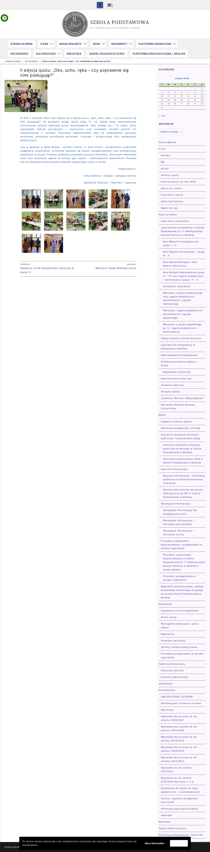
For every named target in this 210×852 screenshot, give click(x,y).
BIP (163, 162)
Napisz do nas (169, 207)
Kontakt (165, 155)
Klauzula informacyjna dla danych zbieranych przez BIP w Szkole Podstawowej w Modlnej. (183, 493)
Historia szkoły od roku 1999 (178, 181)
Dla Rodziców (167, 690)
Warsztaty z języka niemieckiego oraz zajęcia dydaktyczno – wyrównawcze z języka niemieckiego (183, 298)
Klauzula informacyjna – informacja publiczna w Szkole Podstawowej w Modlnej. (184, 479)
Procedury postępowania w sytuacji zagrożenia (179, 578)
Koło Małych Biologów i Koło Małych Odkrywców (180, 264)
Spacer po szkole (171, 188)
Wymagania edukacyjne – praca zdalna (180, 625)
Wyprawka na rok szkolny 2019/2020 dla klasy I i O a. (177, 779)
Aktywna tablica (170, 391)
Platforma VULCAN (172, 670)
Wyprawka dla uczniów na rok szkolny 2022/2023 (179, 759)
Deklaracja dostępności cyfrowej (180, 428)
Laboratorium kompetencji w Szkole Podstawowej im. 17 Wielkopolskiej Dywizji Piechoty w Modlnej (182, 231)
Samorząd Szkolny (172, 201)
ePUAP (165, 168)
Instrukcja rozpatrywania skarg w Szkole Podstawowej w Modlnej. (183, 460)
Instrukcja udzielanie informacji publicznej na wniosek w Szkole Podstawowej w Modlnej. (182, 448)
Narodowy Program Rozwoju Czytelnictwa (178, 406)
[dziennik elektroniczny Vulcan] (110, 5)
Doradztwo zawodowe (176, 286)
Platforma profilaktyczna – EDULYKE (181, 834)
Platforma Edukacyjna (172, 663)
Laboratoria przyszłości (175, 221)
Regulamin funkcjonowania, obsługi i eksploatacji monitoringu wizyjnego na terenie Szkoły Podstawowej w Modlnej (183, 592)
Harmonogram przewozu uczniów (181, 703)
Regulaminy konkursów (177, 371)
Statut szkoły (169, 617)
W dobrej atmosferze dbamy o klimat (179, 363)
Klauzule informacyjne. (174, 469)
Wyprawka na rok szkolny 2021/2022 (176, 769)
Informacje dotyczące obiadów (179, 808)
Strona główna (13, 61)
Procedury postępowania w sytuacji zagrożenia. (182, 655)
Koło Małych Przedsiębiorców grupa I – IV (180, 243)
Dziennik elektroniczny (174, 677)
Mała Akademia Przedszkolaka (179, 355)
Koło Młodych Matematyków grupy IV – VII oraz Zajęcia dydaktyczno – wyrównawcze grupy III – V (184, 276)
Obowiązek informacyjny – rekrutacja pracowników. (179, 522)
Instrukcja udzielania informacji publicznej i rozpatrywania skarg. (181, 436)
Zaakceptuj (179, 843)
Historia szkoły (170, 175)
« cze (162, 115)
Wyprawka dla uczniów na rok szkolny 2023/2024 (179, 749)
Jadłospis (166, 815)
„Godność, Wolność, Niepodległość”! (183, 398)
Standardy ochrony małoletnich (179, 610)
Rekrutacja (167, 709)
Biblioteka (165, 821)
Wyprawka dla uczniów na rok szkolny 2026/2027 (179, 718)
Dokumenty (165, 604)
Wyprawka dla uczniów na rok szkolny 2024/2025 (179, 738)
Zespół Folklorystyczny (173, 828)
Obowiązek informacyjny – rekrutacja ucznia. (179, 532)
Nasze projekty (168, 214)
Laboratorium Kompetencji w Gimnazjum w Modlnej (178, 346)
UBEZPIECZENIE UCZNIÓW (177, 696)
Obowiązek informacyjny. (176, 503)
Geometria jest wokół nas (176, 378)
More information (154, 843)
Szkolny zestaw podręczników (179, 647)
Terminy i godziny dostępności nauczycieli (179, 800)
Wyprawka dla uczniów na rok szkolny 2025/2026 (179, 728)
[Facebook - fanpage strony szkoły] (100, 5)
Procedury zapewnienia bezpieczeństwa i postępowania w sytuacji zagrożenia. (181, 545)
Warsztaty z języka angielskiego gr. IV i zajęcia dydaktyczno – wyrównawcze (182, 328)
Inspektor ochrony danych (176, 421)
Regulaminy (168, 634)
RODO (162, 415)
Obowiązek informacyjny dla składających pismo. (180, 512)
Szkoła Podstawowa (119, 22)
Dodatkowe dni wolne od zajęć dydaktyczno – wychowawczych (180, 790)
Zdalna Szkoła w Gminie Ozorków (181, 338)
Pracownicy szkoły (172, 194)
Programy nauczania (173, 640)
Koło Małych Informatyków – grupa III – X (184, 253)
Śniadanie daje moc (172, 385)
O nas (162, 148)
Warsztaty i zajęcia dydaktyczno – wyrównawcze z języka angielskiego (183, 314)
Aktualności (31, 61)
